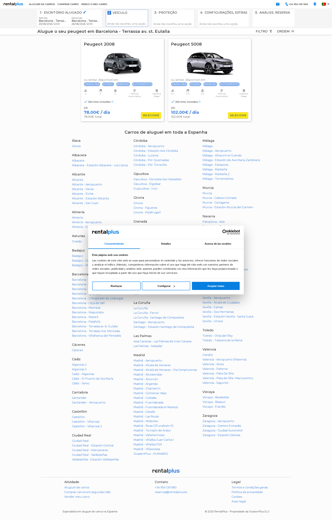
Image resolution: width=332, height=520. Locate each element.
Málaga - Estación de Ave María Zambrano (231, 160)
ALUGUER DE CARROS (42, 4)
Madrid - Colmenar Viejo (150, 393)
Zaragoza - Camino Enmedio (221, 425)
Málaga (207, 146)
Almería (77, 217)
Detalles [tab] (166, 243)
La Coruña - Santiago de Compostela (158, 317)
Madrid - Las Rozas (146, 416)
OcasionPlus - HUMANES (150, 453)
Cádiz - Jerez (80, 383)
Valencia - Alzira (213, 364)
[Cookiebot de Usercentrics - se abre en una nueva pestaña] (225, 232)
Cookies (237, 496)
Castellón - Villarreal (86, 421)
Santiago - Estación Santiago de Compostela (163, 327)
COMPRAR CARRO (68, 4)
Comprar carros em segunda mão (87, 492)
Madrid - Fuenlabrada (148, 402)
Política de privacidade (247, 492)
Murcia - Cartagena (215, 202)
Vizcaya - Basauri (213, 402)
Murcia (207, 193)
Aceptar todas (215, 286)
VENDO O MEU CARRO (94, 4)
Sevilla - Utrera (212, 321)
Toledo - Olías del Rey (217, 335)
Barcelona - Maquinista (88, 312)
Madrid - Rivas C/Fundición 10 (153, 425)
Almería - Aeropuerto (87, 222)
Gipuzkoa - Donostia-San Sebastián (157, 179)
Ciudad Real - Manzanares (90, 450)
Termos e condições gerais (250, 487)
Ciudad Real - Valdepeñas (89, 454)
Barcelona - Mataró (85, 317)
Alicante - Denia (83, 189)
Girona (138, 203)
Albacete (78, 160)
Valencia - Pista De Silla (218, 373)
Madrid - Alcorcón (145, 379)
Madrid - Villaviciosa (146, 449)
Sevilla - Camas (212, 307)
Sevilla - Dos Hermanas (218, 312)
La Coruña (140, 308)
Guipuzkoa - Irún (145, 188)
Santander (79, 397)
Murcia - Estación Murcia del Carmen (227, 207)
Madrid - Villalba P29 (147, 444)
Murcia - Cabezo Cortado (219, 198)
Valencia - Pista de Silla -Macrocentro (227, 378)
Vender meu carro (77, 496)
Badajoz (77, 256)
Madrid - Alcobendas (147, 374)
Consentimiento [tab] (114, 243)
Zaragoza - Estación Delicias (221, 435)
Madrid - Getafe (144, 411)
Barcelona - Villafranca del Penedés (96, 335)
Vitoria (76, 146)
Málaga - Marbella (214, 169)
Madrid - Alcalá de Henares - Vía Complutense (165, 370)
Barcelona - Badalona (87, 279)
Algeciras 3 (79, 369)
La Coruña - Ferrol (146, 313)
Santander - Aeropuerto (88, 402)
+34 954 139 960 (166, 487)
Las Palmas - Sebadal (147, 346)
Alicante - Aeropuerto (87, 184)
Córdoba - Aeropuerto (148, 146)
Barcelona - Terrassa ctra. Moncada (96, 331)
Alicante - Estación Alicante (90, 198)
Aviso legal (239, 501)
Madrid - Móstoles (145, 421)
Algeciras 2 (79, 364)
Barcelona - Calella (85, 284)
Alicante (77, 179)
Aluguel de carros (76, 487)
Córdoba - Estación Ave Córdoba (155, 150)
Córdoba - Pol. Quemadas (151, 160)
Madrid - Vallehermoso (149, 435)
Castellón (78, 417)
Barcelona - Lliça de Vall (88, 303)
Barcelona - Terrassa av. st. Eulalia (95, 326)
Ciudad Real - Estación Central (93, 445)
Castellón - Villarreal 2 (87, 426)
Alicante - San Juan (85, 203)
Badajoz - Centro (83, 260)
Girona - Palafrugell (147, 212)
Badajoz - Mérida (83, 265)
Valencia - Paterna (215, 368)
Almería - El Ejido (83, 227)
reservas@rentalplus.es (171, 492)
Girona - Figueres (145, 207)
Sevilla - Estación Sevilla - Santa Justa (227, 316)
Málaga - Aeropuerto (216, 150)
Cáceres (77, 350)
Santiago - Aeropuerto (148, 322)
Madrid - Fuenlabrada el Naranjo (155, 407)
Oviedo (77, 241)
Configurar (164, 286)
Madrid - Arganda (145, 384)
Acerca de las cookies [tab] (218, 243)
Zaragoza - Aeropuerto (218, 421)
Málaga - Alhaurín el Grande (222, 155)
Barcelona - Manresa (86, 307)
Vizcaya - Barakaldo (215, 397)
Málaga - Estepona (215, 164)
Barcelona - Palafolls (86, 321)
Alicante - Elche (83, 193)
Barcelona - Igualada (86, 293)
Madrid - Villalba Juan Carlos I (153, 439)
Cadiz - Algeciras (83, 374)
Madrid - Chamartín (146, 388)
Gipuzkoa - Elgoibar (147, 184)
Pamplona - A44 (213, 221)
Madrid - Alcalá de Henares (151, 365)
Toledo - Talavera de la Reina (222, 340)
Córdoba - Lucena (145, 155)
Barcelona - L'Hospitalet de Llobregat (97, 298)
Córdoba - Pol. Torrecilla (150, 164)
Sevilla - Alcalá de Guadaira (220, 302)
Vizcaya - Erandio (214, 406)
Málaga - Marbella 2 (216, 174)
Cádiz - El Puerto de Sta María (92, 378)
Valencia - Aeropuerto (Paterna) (224, 359)
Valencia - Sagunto (215, 382)
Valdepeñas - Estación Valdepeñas (95, 459)
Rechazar (116, 286)
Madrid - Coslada (144, 397)
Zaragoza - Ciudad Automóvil (222, 430)
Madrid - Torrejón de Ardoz (152, 430)
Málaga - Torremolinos (217, 178)
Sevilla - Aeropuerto (216, 298)
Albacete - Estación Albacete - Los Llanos (100, 165)
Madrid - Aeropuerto (147, 360)
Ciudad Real (80, 440)
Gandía (207, 355)
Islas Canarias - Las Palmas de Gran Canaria (162, 341)
